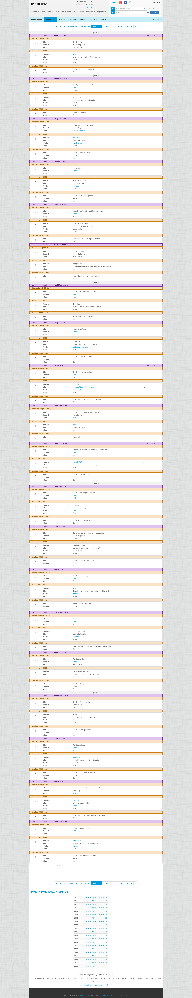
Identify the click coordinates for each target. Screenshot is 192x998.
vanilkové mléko (79, 131)
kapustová (77, 757)
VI (90, 897)
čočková (76, 800)
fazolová (76, 384)
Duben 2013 (119, 26)
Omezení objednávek (84, 8)
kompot (76, 186)
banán (75, 594)
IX (99, 897)
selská (75, 54)
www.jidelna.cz (85, 995)
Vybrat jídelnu (36, 19)
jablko (75, 88)
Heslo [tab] (114, 2)
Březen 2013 (107, 26)
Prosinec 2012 (73, 26)
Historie (62, 19)
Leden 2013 (85, 26)
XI (103, 897)
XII (106, 897)
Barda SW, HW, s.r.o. (110, 995)
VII (93, 897)
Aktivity (103, 19)
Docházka (93, 19)
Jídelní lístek (40, 4)
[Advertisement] (171, 33)
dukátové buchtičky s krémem (84, 387)
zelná (75, 425)
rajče (75, 155)
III (83, 897)
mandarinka (77, 390)
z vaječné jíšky (78, 462)
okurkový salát (78, 143)
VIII (96, 897)
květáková (76, 138)
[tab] (120, 2)
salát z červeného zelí (81, 347)
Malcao (75, 418)
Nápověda (156, 2)
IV (86, 897)
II (81, 901)
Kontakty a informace (76, 19)
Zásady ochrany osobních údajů (96, 985)
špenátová (77, 841)
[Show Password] (147, 12)
